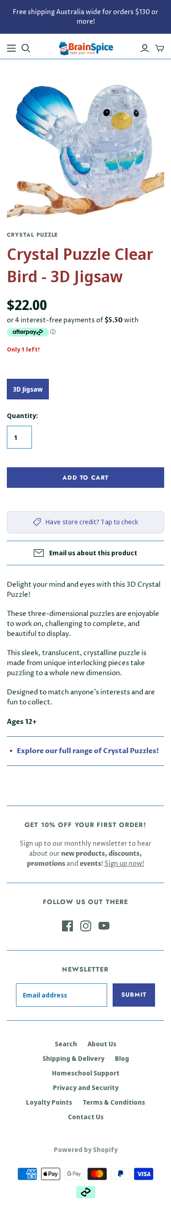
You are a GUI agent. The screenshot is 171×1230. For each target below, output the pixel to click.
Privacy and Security (86, 1087)
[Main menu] (11, 48)
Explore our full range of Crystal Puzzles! (88, 750)
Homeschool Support (85, 1073)
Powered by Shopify (86, 1149)
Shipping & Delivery (73, 1058)
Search (66, 1043)
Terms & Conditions (114, 1102)
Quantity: (22, 415)
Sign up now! (124, 863)
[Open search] (26, 48)
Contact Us (86, 1116)
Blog (122, 1058)
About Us (102, 1043)
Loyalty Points (49, 1102)
